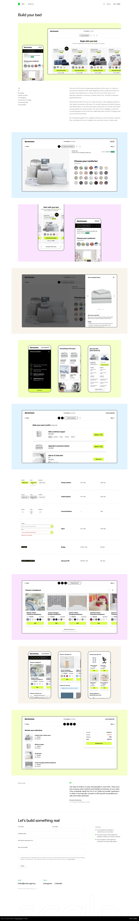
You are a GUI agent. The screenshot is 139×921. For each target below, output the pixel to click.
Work (23, 4)
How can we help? (23, 847)
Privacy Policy (71, 859)
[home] (19, 4)
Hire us (109, 4)
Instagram (47, 883)
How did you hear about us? (25, 840)
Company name (22, 833)
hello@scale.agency (26, 883)
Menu (116, 4)
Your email (55, 826)
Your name (21, 826)
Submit (22, 866)
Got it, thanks (133, 918)
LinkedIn (58, 883)
